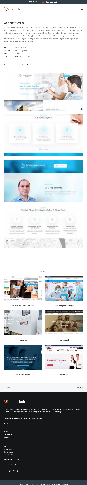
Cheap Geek (64, 374)
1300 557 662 (51, 2)
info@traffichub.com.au (13, 459)
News (6, 440)
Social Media (8, 452)
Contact (6, 437)
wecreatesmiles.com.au (23, 56)
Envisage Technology (23, 374)
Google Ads (8, 449)
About (6, 431)
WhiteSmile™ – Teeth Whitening (23, 306)
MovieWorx (23, 340)
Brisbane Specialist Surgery (64, 306)
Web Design (8, 434)
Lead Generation (9, 455)
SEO (5, 446)
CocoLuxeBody (64, 340)
